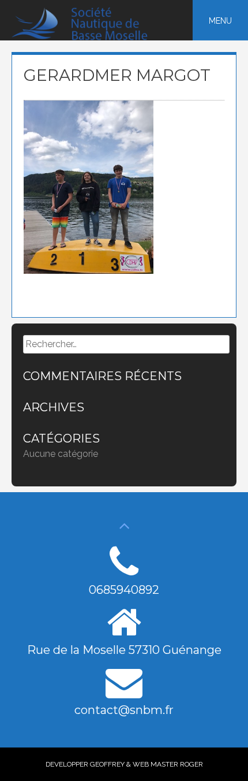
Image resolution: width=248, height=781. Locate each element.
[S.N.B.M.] (87, 37)
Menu (220, 20)
